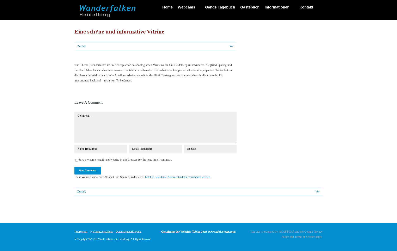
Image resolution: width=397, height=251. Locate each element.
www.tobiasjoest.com (222, 231)
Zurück (81, 46)
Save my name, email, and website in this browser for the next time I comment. (125, 159)
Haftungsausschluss (101, 231)
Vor (232, 46)
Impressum (80, 231)
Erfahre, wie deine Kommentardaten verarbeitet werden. (178, 177)
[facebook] (321, 244)
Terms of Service (305, 236)
